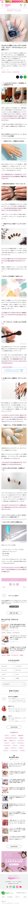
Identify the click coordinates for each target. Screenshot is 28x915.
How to (3, 72)
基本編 (8, 655)
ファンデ (6, 750)
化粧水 (6, 748)
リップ (13, 743)
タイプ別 (22, 750)
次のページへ (14, 579)
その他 (17, 678)
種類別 (21, 655)
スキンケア (4, 666)
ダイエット (13, 748)
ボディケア (18, 670)
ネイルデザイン (16, 72)
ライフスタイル (16, 632)
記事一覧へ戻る (14, 613)
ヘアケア (3, 674)
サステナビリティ (17, 903)
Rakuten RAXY (8, 5)
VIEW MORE (14, 727)
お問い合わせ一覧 (10, 903)
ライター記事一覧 (14, 606)
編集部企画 (21, 735)
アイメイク (4, 670)
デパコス (21, 748)
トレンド (9, 72)
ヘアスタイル (20, 743)
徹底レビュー (12, 740)
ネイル (8, 70)
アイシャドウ (20, 740)
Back (3, 587)
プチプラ (15, 745)
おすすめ (9, 632)
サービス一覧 (4, 903)
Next (24, 587)
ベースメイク (18, 666)
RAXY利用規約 (8, 881)
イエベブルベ (7, 745)
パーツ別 (21, 745)
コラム (3, 678)
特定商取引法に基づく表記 (13, 883)
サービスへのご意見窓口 (17, 881)
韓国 (5, 740)
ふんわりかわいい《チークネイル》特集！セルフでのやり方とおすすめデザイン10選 (14, 370)
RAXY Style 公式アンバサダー (11, 738)
